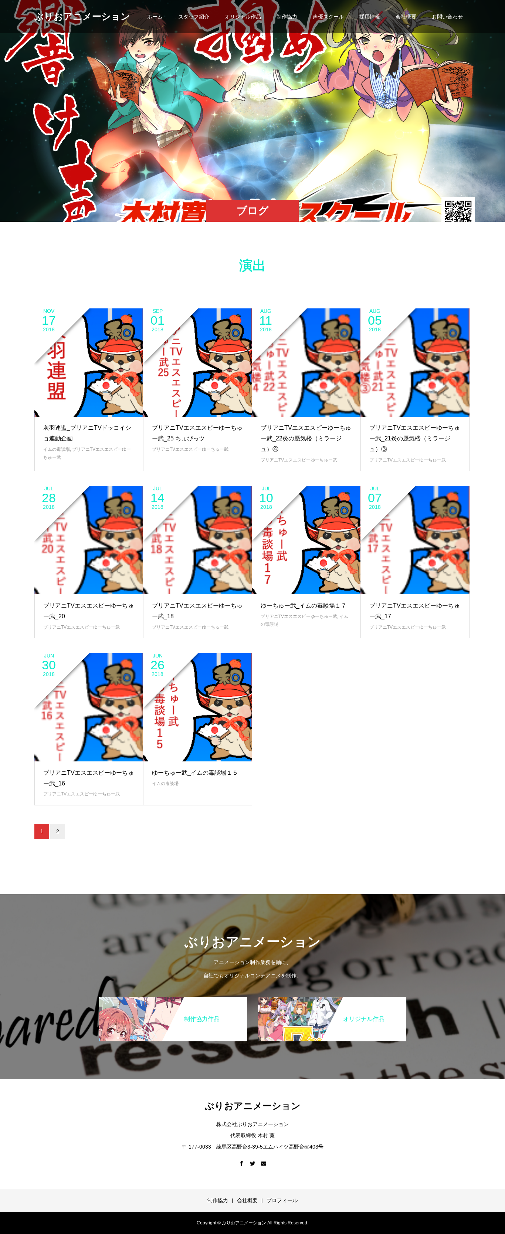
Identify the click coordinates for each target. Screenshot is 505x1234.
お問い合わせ (447, 17)
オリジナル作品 (243, 17)
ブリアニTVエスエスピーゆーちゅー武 (190, 449)
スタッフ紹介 (193, 17)
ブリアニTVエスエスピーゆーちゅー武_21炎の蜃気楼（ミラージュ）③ (414, 438)
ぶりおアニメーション (82, 16)
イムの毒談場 (56, 449)
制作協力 (287, 17)
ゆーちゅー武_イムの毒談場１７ (304, 605)
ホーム (155, 17)
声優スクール (328, 17)
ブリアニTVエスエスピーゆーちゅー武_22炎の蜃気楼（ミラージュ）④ (306, 438)
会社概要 (406, 17)
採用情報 (369, 17)
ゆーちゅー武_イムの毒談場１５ (195, 773)
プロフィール (282, 1200)
